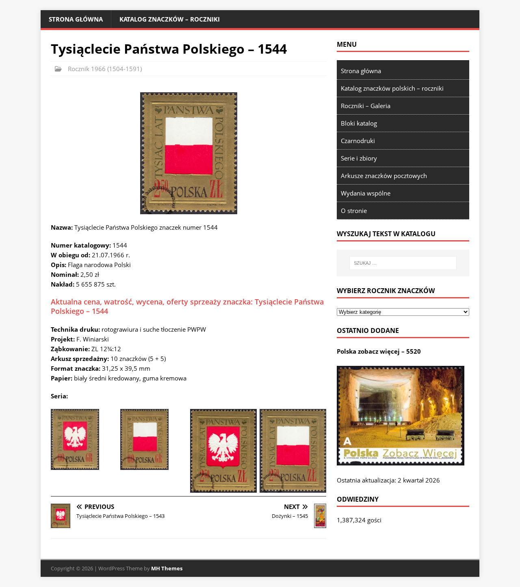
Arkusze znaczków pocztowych (384, 176)
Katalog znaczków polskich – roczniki (392, 88)
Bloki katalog (359, 123)
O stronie (354, 211)
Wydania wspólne (365, 193)
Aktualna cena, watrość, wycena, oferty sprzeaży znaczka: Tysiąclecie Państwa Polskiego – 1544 (187, 306)
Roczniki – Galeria (365, 106)
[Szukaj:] (403, 263)
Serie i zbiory (359, 158)
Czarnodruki (358, 141)
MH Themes (166, 568)
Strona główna (76, 19)
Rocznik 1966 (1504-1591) (105, 69)
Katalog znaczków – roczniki (169, 19)
